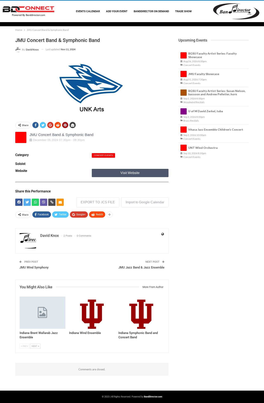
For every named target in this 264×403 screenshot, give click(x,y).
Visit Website (130, 173)
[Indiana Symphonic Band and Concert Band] (141, 313)
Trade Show (183, 11)
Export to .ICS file (98, 202)
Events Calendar (88, 11)
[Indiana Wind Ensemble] (92, 313)
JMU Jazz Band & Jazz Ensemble (141, 267)
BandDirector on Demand (151, 11)
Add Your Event (116, 11)
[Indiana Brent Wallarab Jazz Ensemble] (42, 313)
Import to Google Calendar (145, 202)
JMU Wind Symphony (33, 267)
